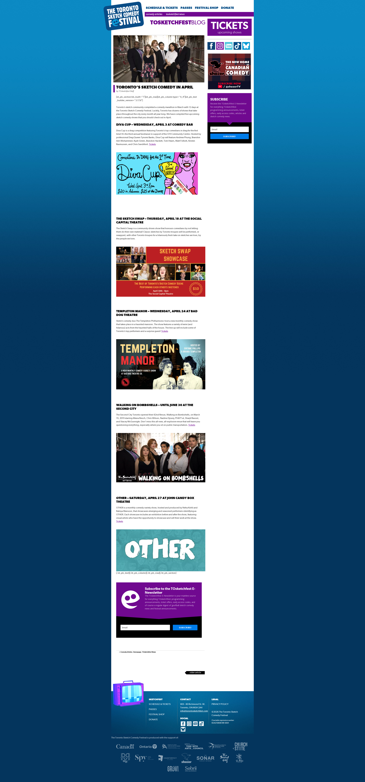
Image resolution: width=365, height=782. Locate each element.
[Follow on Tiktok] (237, 49)
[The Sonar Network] (205, 762)
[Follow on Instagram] (220, 49)
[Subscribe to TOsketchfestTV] (229, 49)
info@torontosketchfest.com (194, 711)
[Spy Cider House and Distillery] (144, 762)
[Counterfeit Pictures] (167, 762)
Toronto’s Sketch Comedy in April (154, 87)
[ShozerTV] (186, 762)
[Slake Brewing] (239, 762)
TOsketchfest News (175, 14)
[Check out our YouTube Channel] (195, 725)
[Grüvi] (173, 772)
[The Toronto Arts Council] (194, 751)
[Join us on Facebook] (211, 49)
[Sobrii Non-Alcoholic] (191, 772)
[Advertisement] (146, 663)
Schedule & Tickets (162, 8)
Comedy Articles (154, 14)
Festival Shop (206, 8)
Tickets (152, 144)
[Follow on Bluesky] (246, 49)
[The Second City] (224, 762)
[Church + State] (240, 751)
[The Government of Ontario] (148, 751)
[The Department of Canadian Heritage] (125, 751)
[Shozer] (229, 88)
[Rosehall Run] (125, 762)
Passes (186, 8)
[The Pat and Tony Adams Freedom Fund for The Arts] (217, 751)
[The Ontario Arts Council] (171, 751)
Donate (227, 8)
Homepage (137, 652)
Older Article (195, 672)
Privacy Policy (220, 704)
